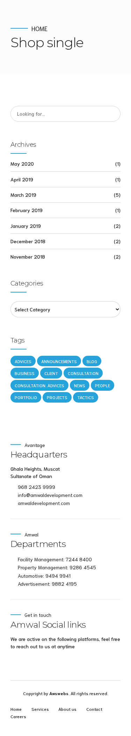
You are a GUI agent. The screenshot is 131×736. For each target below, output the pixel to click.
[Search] (113, 114)
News (79, 385)
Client (51, 373)
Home (39, 28)
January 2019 (25, 226)
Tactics (85, 397)
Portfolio (26, 397)
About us (67, 709)
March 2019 (23, 195)
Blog (92, 361)
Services (40, 709)
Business (25, 373)
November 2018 (27, 256)
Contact (94, 709)
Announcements (59, 361)
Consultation (83, 373)
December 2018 (27, 241)
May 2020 (22, 163)
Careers (18, 716)
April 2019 (21, 179)
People (102, 385)
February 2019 (26, 210)
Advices (23, 361)
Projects (57, 397)
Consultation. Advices (39, 385)
